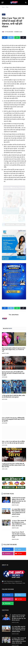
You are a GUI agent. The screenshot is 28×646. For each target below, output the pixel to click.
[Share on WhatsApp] (17, 37)
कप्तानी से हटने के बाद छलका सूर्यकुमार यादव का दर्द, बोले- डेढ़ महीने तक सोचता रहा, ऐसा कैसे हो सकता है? (19, 500)
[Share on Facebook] (5, 37)
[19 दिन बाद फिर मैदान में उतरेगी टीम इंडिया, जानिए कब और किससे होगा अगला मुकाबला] (14, 386)
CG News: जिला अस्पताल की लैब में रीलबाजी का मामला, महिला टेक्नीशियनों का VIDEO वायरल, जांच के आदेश (19, 523)
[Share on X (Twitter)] (11, 37)
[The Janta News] (14, 2)
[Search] (25, 2)
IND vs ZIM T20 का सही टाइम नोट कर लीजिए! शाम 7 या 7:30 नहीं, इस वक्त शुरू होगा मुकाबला (13, 442)
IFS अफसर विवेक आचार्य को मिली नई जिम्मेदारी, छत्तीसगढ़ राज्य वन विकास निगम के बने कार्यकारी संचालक (18, 511)
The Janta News (9, 31)
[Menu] (3, 2)
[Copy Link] (23, 37)
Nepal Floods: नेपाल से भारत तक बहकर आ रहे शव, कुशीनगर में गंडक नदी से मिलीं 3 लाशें (18, 534)
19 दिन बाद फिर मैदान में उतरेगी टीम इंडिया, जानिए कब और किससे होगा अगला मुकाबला (13, 396)
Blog (7, 7)
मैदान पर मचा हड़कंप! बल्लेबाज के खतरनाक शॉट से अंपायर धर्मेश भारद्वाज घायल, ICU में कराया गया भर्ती (13, 349)
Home (3, 7)
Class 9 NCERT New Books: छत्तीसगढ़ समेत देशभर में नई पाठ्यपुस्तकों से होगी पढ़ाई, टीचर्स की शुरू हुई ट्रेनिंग (13, 419)
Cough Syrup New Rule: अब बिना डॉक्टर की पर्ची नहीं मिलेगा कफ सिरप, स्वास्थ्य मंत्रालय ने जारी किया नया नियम (13, 465)
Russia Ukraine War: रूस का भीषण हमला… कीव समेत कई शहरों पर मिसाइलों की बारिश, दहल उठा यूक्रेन (13, 373)
